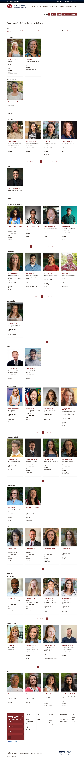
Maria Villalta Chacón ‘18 (68, 693)
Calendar (62, 6)
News (73, 719)
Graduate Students (52, 724)
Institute (28, 717)
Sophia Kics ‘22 (48, 273)
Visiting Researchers (64, 719)
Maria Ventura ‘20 (66, 598)
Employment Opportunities (29, 726)
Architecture (13, 30)
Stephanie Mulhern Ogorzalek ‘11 (67, 408)
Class (68, 14)
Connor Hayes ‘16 (30, 548)
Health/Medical (54, 30)
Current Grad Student (28, 30)
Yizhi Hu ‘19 (47, 141)
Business (18, 30)
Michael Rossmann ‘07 (14, 188)
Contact (27, 719)
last (56, 161)
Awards (27, 723)
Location (53, 14)
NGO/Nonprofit (71, 30)
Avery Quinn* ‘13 (48, 598)
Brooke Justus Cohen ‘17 (50, 548)
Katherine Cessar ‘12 (49, 645)
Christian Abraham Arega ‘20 (15, 227)
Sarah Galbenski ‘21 (13, 273)
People (39, 6)
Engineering (39, 30)
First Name (10, 721)
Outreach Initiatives (30, 721)
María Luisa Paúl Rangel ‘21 (32, 508)
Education (35, 30)
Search (75, 6)
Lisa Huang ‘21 (48, 693)
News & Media (69, 6)
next (53, 161)
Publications (51, 720)
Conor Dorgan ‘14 (30, 368)
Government (48, 30)
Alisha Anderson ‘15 (49, 226)
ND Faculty (62, 717)
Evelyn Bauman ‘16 (13, 59)
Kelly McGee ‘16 (66, 548)
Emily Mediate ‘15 (48, 408)
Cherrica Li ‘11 (30, 408)
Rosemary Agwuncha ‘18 (32, 226)
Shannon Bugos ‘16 (31, 645)
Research (45, 6)
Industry (59, 14)
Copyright (9, 752)
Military (66, 30)
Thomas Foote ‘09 (12, 459)
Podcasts (73, 721)
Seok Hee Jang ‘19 (48, 459)
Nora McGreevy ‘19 (13, 507)
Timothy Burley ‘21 (13, 693)
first (27, 161)
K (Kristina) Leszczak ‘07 (14, 408)
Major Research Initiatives (51, 717)
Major (64, 14)
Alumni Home (73, 14)
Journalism (60, 30)
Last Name (10, 726)
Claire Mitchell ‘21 (67, 459)
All (49, 14)
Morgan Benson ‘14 (67, 226)
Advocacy (9, 30)
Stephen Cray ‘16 (12, 368)
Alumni (39, 719)
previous (31, 161)
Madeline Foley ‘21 (31, 59)
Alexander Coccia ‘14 (67, 645)
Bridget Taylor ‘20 (12, 323)
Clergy (22, 30)
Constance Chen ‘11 (13, 101)
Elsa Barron (11, 645)
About (33, 6)
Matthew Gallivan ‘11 (31, 459)
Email (9, 731)
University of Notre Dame (18, 752)
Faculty (50, 722)
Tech (13, 31)
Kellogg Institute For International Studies (15, 753)
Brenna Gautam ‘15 (13, 548)
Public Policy (9, 31)
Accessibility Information (11, 756)
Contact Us (22, 755)
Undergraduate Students (51, 727)
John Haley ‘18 (30, 273)
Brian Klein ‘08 (66, 273)
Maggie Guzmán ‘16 (31, 141)
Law (63, 30)
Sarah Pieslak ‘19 (30, 598)
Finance (44, 30)
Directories (40, 717)
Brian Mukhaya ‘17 (13, 598)
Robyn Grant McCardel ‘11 (15, 141)
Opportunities (54, 6)
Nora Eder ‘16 (29, 693)
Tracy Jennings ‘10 (67, 141)
